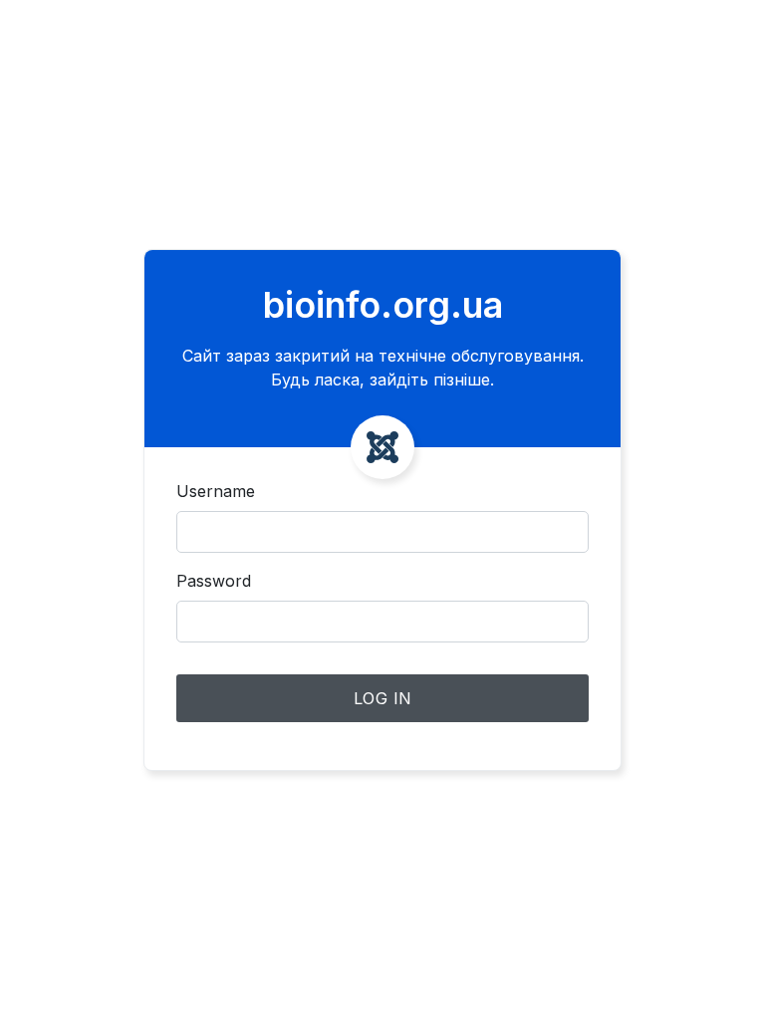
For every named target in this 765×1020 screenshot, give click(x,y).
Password (213, 581)
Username (215, 491)
